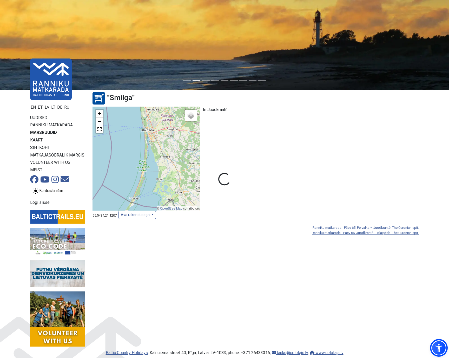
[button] (99, 114)
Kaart (36, 140)
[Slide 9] (262, 80)
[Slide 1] (187, 80)
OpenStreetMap (171, 208)
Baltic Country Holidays (127, 352)
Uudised (38, 117)
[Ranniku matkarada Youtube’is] (45, 181)
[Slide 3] (206, 80)
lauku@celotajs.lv (292, 352)
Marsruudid (43, 132)
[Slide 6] (234, 80)
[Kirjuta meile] (65, 180)
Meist (36, 169)
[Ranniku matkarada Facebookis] (34, 181)
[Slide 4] (215, 80)
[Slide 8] (252, 80)
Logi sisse (40, 202)
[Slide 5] (224, 80)
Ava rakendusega (135, 215)
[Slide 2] (196, 80)
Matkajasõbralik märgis (57, 155)
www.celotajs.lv (329, 352)
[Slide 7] (243, 80)
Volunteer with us (50, 162)
